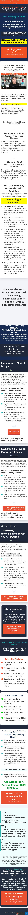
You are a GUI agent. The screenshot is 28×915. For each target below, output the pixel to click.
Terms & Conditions (9, 912)
